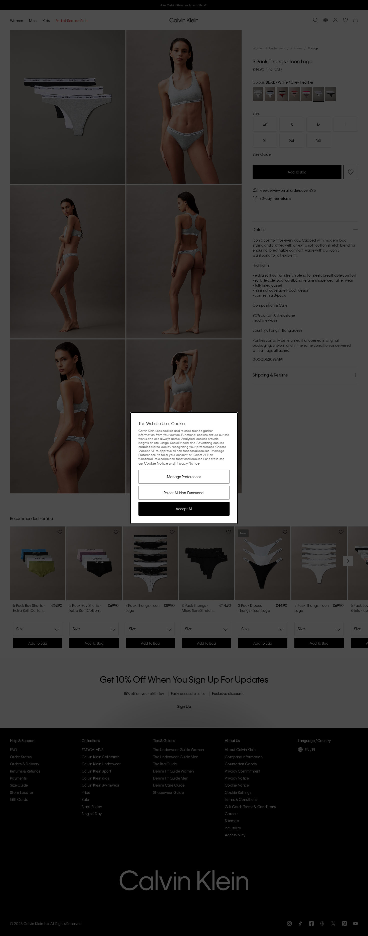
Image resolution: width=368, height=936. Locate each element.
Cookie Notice (156, 463)
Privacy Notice (187, 463)
